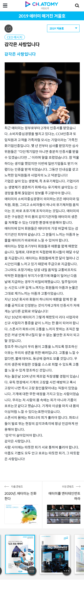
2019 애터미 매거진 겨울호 (42, 15)
